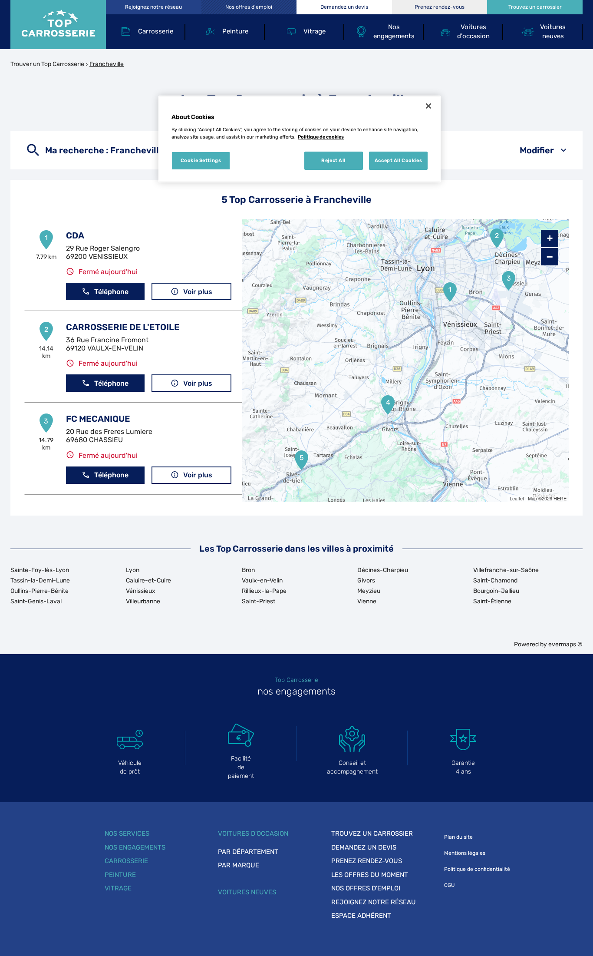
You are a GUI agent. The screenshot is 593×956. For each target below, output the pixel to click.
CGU (449, 885)
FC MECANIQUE (98, 418)
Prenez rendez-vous (366, 861)
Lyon (132, 570)
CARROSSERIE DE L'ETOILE (123, 327)
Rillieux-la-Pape (264, 591)
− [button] (550, 257)
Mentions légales (464, 853)
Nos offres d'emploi (365, 888)
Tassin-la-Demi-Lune (40, 580)
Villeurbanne (143, 601)
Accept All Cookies (398, 160)
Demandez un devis (363, 847)
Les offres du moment (369, 875)
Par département (248, 852)
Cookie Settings (201, 160)
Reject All (333, 160)
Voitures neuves (247, 892)
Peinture (120, 875)
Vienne (366, 601)
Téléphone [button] (111, 292)
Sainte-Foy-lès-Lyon (39, 570)
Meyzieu (368, 591)
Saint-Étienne (492, 601)
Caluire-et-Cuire (148, 580)
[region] (299, 139)
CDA (75, 235)
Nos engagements (135, 847)
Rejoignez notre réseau (373, 902)
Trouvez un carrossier (372, 833)
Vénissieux (140, 591)
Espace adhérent (361, 916)
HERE (560, 498)
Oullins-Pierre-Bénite (39, 591)
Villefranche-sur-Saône (506, 570)
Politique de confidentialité (477, 869)
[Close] (428, 106)
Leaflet (517, 498)
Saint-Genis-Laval (36, 601)
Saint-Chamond (495, 580)
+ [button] (550, 238)
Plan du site (458, 837)
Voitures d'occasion (253, 833)
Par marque (238, 865)
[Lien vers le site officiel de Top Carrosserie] (58, 24)
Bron (248, 570)
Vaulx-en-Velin (262, 580)
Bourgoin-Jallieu (496, 591)
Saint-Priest (258, 601)
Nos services (127, 833)
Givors (366, 580)
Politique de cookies (321, 137)
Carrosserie (126, 861)
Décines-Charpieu (382, 570)
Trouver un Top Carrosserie (47, 64)
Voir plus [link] (197, 292)
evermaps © (565, 644)
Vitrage (118, 888)
